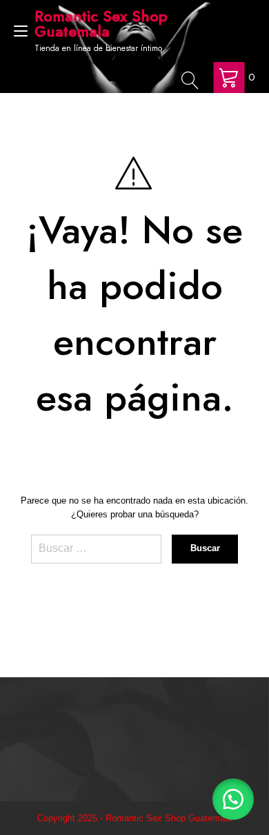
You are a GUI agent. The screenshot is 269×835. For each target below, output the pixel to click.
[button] (233, 799)
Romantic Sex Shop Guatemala (101, 23)
